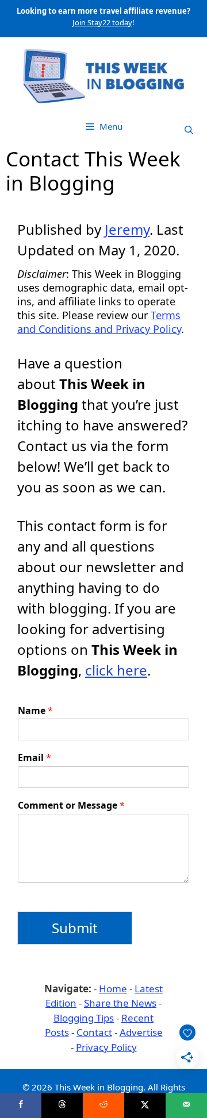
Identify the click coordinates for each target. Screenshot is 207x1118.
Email (34, 758)
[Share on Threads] (62, 1105)
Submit (75, 927)
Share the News (120, 1003)
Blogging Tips (83, 1017)
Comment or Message (71, 805)
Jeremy (127, 229)
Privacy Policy (106, 1047)
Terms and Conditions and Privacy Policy (99, 322)
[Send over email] (186, 1105)
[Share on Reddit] (103, 1105)
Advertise (141, 1032)
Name (35, 711)
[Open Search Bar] (189, 130)
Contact (94, 1032)
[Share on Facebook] (20, 1105)
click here (116, 670)
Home (113, 988)
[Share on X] (145, 1105)
